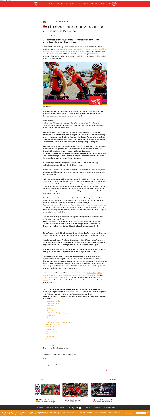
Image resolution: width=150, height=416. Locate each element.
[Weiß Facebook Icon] (70, 407)
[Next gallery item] (105, 83)
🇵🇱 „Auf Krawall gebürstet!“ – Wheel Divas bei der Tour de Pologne (73, 401)
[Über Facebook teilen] (44, 365)
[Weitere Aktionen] (106, 22)
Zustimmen (141, 413)
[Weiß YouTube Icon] (77, 407)
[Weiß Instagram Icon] (73, 407)
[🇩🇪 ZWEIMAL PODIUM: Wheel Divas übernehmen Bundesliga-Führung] (47, 390)
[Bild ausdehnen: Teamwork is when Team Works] (75, 83)
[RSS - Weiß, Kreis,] (80, 407)
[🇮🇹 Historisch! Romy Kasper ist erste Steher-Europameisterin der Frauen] (103, 390)
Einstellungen (130, 413)
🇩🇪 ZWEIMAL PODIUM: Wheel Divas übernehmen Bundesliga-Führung (45, 401)
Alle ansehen (113, 379)
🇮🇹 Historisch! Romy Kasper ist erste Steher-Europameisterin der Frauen (102, 401)
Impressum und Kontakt (109, 407)
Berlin (75, 354)
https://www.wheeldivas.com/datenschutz (47, 414)
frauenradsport (56, 354)
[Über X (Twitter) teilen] (48, 365)
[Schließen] (148, 413)
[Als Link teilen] (56, 365)
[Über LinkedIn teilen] (52, 365)
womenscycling (67, 354)
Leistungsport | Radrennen (49, 359)
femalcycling (47, 354)
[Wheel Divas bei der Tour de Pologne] (75, 390)
